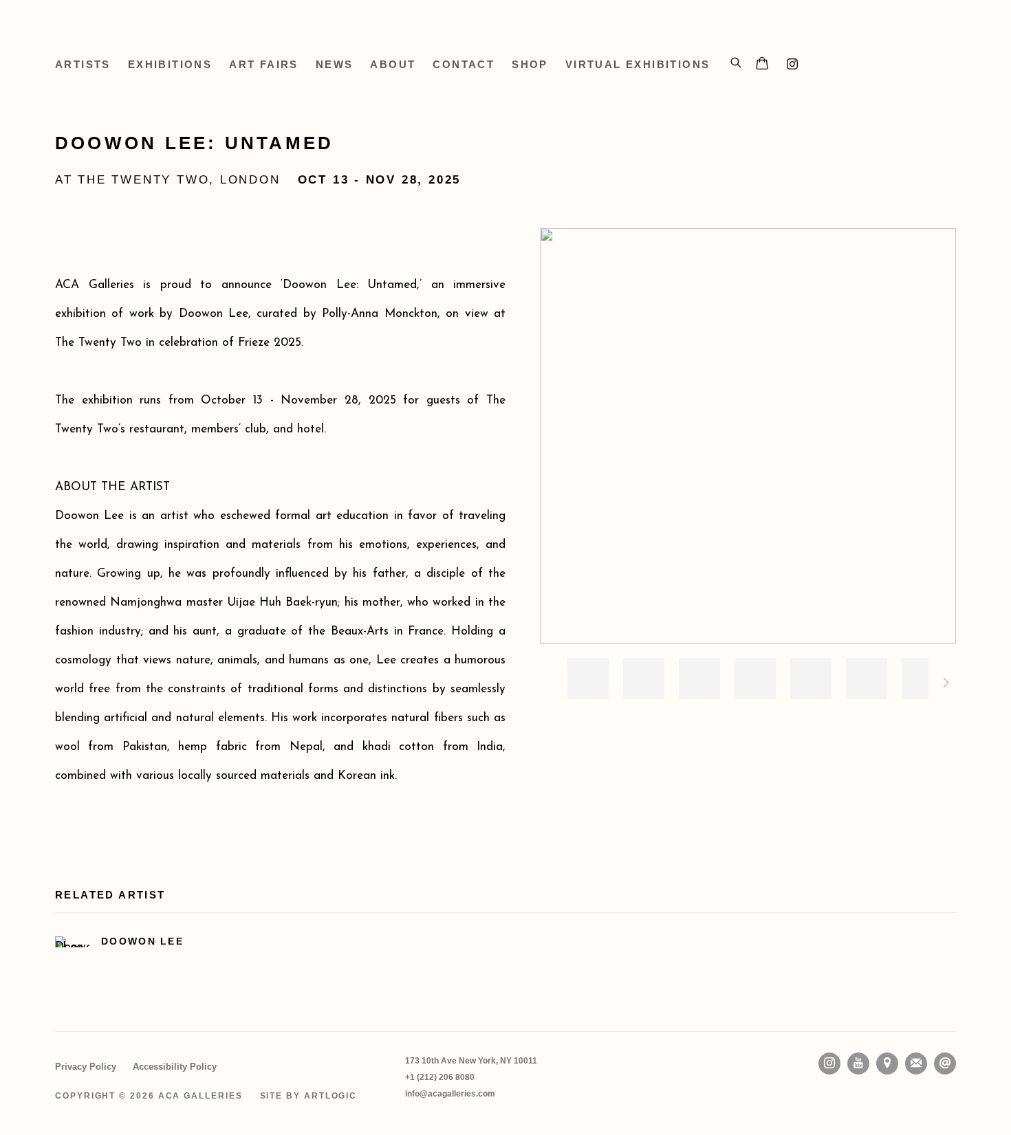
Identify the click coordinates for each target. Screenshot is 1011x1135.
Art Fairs (263, 64)
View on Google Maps (887, 1064)
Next (946, 684)
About (392, 64)
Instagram (792, 65)
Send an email (945, 1064)
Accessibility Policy (175, 1066)
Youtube (858, 1064)
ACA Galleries (179, 34)
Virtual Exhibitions (637, 64)
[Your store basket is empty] (762, 64)
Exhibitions (170, 64)
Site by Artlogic (309, 1096)
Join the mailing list (916, 1064)
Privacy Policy (85, 1066)
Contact (463, 64)
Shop (530, 64)
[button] (588, 678)
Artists (83, 64)
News (335, 64)
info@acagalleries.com (450, 1094)
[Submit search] (736, 60)
